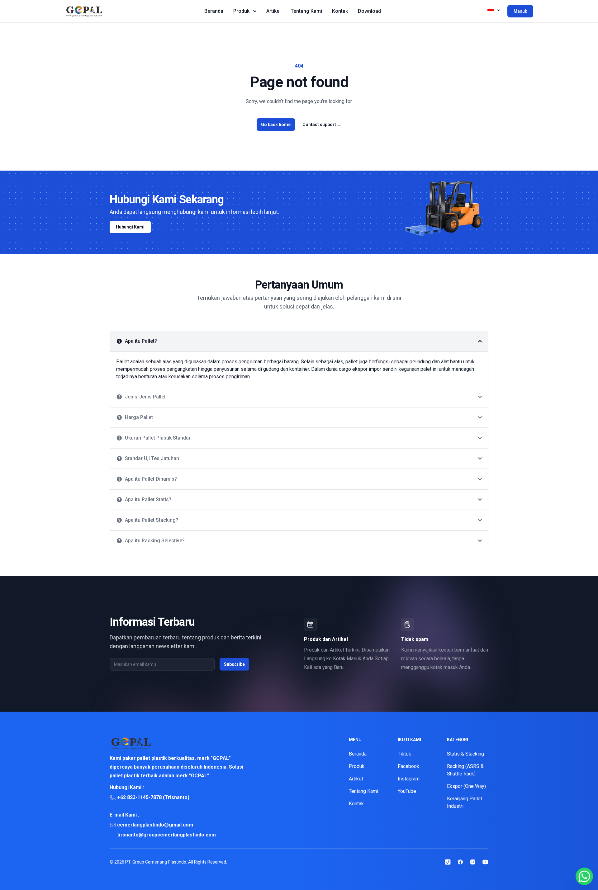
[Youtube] (485, 862)
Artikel (273, 11)
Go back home (276, 124)
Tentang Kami (306, 11)
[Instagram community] (473, 862)
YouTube (407, 791)
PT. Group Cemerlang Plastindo (155, 861)
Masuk (520, 11)
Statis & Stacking (465, 754)
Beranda (213, 11)
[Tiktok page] (448, 862)
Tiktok (404, 754)
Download (369, 11)
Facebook (408, 766)
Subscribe (234, 664)
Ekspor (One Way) (466, 786)
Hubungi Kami (130, 226)
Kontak (340, 11)
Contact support (321, 124)
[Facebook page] (460, 862)
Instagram (409, 779)
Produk (241, 11)
